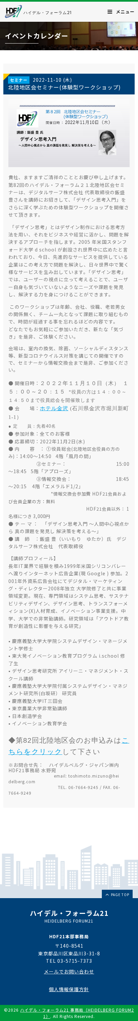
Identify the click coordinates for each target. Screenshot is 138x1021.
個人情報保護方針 (69, 989)
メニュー (125, 11)
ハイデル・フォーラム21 (47, 12)
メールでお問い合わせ (69, 971)
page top (119, 894)
